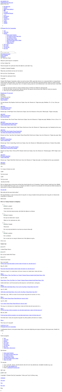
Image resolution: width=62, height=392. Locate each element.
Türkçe (5, 21)
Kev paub (6, 45)
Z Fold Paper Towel (5, 109)
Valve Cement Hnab (5, 140)
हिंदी (4, 10)
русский (6, 12)
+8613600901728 (12, 366)
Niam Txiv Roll (10, 41)
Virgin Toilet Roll (5, 157)
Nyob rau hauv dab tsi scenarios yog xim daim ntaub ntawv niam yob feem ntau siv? (21, 315)
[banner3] (3, 56)
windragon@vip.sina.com (7, 2)
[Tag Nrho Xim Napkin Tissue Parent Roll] (11, 131)
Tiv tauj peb (6, 47)
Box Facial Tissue (5, 116)
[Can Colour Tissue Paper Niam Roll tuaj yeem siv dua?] (31, 298)
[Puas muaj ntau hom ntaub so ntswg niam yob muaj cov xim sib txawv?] (31, 263)
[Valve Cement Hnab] (6, 139)
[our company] (4, 55)
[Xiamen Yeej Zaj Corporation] (8, 28)
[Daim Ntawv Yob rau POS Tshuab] (9, 147)
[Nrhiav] (1, 51)
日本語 (5, 23)
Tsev (5, 30)
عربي (5, 14)
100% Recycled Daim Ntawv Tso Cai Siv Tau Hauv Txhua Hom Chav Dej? (19, 292)
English (5, 8)
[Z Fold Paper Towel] (6, 107)
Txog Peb (6, 32)
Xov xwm (6, 44)
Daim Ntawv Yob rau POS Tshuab (9, 148)
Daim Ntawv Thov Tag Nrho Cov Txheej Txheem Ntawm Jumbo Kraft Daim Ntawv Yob (22, 280)
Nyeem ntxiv (4, 93)
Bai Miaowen (7, 6)
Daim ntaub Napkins (12, 35)
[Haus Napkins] (5, 98)
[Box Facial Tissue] (5, 115)
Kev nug (6, 48)
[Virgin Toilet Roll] (5, 156)
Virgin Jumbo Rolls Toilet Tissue (8, 124)
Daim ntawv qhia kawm (9, 347)
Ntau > (2, 273)
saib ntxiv (3, 106)
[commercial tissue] (5, 54)
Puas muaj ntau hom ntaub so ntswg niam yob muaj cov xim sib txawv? (18, 268)
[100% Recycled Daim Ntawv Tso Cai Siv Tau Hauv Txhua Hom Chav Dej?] (31, 286)
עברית (5, 20)
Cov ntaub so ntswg (11, 37)
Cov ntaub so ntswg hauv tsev (14, 36)
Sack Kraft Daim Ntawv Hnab (14, 40)
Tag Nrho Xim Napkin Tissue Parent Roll (10, 132)
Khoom (5, 33)
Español (5, 17)
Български (6, 16)
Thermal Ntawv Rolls (12, 39)
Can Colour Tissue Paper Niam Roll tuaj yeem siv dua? (14, 303)
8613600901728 (4, 1)
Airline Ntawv (10, 43)
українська (6, 18)
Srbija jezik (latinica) (8, 9)
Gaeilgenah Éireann (8, 13)
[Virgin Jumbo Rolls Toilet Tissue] (9, 123)
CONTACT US (4, 325)
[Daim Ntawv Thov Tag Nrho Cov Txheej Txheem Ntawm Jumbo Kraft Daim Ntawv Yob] (31, 275)
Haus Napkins (4, 99)
